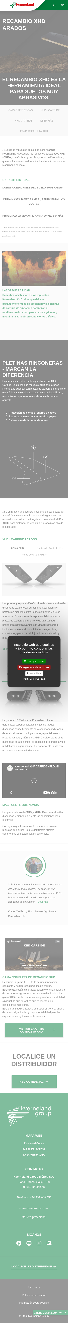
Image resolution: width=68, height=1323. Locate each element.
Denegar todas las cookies (34, 667)
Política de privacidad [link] (34, 679)
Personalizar (34, 673)
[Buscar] (52, 17)
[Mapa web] (5, 5)
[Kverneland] (22, 5)
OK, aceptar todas (34, 661)
